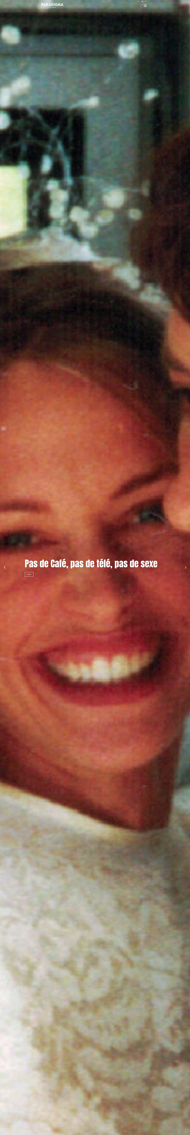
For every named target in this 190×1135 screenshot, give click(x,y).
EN (138, 1)
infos (29, 574)
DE (142, 1)
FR (146, 1)
